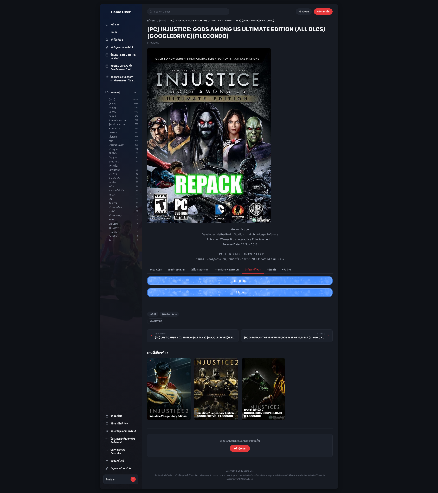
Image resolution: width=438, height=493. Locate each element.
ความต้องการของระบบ (227, 269)
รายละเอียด (156, 269)
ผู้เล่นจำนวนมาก (169, 314)
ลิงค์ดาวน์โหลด (253, 269)
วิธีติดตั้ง (271, 269)
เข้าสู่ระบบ (304, 11)
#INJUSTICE (156, 321)
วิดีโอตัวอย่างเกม (199, 269)
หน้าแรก (151, 20)
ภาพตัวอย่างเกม (176, 269)
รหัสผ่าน (286, 269)
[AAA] (162, 20)
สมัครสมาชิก (323, 11)
